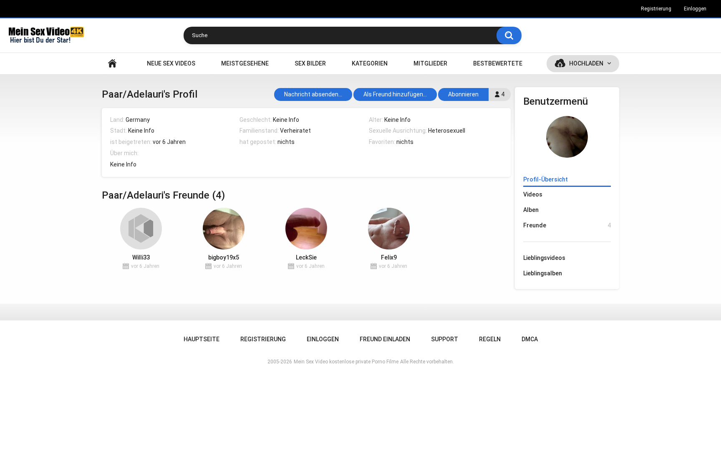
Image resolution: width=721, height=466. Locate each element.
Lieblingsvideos (544, 257)
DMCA (530, 339)
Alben (531, 210)
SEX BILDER (310, 63)
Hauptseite (112, 63)
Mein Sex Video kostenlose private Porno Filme (346, 362)
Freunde (567, 225)
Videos (532, 194)
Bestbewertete (497, 63)
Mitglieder (430, 63)
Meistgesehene (245, 63)
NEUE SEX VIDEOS (171, 63)
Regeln (490, 339)
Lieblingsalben (542, 273)
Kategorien (370, 63)
